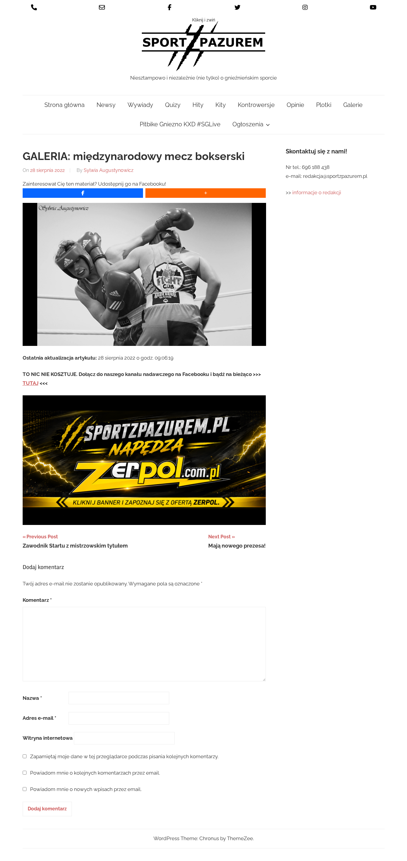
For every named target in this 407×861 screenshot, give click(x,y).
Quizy (173, 104)
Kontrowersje (256, 104)
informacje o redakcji (317, 192)
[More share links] (205, 193)
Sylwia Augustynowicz (108, 170)
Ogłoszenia (247, 124)
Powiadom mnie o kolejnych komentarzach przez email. (95, 773)
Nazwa (32, 698)
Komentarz (37, 600)
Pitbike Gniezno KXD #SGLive (180, 124)
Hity (198, 104)
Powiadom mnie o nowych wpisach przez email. (86, 789)
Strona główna (64, 104)
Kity (220, 104)
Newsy (106, 104)
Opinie (295, 104)
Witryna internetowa (48, 738)
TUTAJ (30, 383)
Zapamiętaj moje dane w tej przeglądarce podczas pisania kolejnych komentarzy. (124, 756)
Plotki (323, 104)
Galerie (353, 104)
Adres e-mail (39, 718)
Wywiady (140, 104)
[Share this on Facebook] (83, 193)
